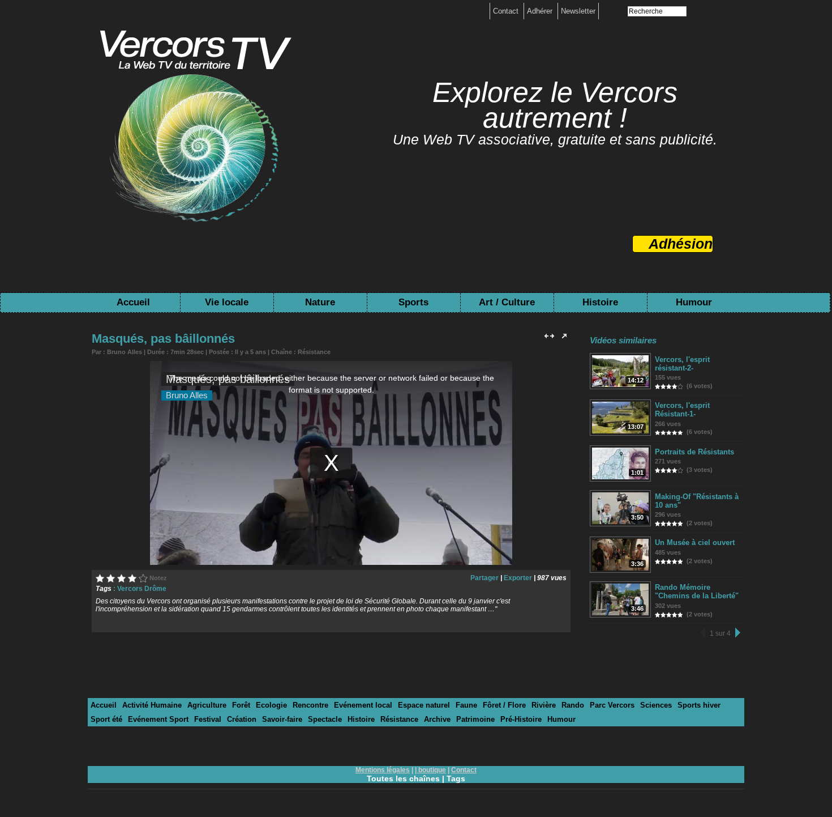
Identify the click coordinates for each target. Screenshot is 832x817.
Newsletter (578, 11)
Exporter (518, 578)
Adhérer (541, 11)
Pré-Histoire (521, 719)
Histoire (600, 302)
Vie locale (226, 302)
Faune (466, 705)
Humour (694, 302)
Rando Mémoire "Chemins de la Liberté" (697, 591)
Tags (456, 778)
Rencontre (310, 705)
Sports (413, 302)
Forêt (241, 705)
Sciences (656, 705)
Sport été (106, 719)
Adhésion (681, 244)
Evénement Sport (158, 719)
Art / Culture (507, 302)
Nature (320, 302)
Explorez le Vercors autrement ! (554, 105)
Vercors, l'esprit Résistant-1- (682, 409)
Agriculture (206, 705)
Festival (207, 719)
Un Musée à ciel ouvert (695, 542)
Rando (572, 705)
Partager (484, 578)
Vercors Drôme (141, 589)
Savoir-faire (282, 719)
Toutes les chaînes (403, 778)
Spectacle (325, 719)
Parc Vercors (612, 705)
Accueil (133, 302)
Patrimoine (475, 719)
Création (241, 719)
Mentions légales (382, 770)
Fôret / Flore (504, 705)
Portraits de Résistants (694, 452)
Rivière (543, 705)
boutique (432, 770)
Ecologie (271, 705)
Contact (507, 11)
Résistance (314, 351)
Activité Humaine (152, 705)
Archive (437, 719)
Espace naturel (424, 705)
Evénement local (363, 705)
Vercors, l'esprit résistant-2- (682, 363)
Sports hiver (699, 705)
